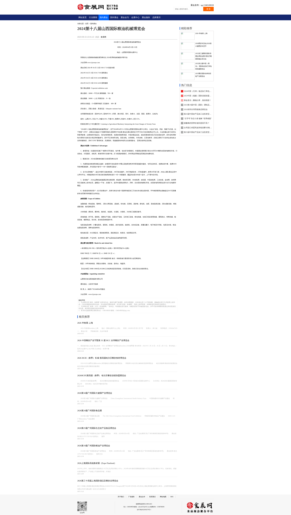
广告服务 (131, 497)
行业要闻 (93, 17)
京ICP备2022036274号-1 (144, 509)
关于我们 (121, 497)
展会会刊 (125, 17)
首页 (86, 23)
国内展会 (104, 17)
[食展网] (99, 10)
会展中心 (135, 17)
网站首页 (82, 17)
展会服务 (146, 17)
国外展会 (114, 17)
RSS (172, 497)
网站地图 (163, 497)
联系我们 (152, 497)
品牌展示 (156, 17)
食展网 (103, 37)
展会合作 (142, 497)
